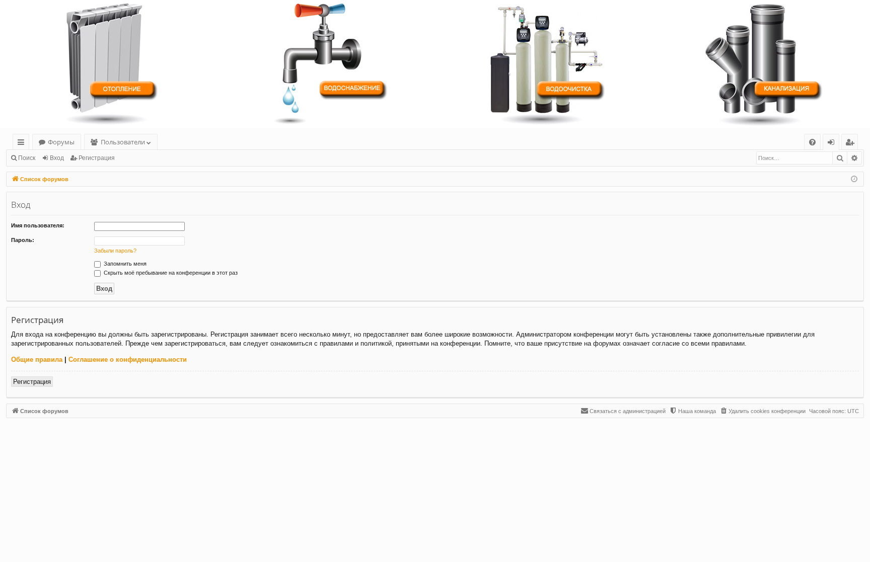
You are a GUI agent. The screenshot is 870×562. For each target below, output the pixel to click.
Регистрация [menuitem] (851, 143)
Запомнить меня (124, 264)
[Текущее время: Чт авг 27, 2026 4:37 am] (854, 179)
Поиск (26, 158)
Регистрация (97, 158)
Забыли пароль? (115, 251)
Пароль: (22, 240)
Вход (57, 158)
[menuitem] (812, 142)
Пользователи (123, 141)
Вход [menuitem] (833, 143)
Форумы (61, 141)
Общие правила (36, 359)
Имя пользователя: (37, 225)
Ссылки (23, 143)
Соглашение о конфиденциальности (127, 359)
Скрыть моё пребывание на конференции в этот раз (170, 273)
